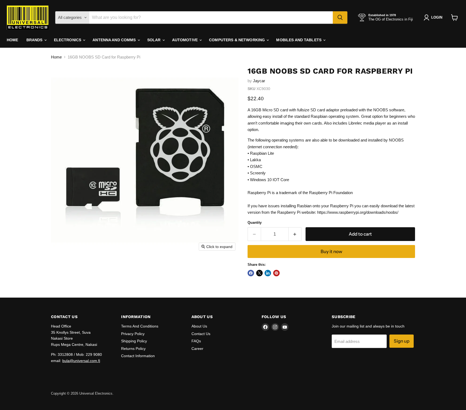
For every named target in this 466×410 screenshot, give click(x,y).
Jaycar (259, 80)
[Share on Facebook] (251, 273)
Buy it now (331, 251)
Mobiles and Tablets (299, 40)
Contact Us (200, 334)
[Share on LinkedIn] (268, 273)
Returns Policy (133, 348)
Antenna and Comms (114, 40)
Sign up (401, 341)
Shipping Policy (134, 341)
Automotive (185, 40)
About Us (199, 326)
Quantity (255, 222)
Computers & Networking (237, 40)
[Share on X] (259, 273)
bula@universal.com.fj (81, 361)
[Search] (340, 17)
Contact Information (138, 356)
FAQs (196, 341)
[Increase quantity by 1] (295, 234)
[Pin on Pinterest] (276, 273)
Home (12, 40)
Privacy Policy (133, 334)
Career (197, 348)
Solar (154, 40)
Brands (35, 40)
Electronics (68, 40)
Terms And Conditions (139, 326)
